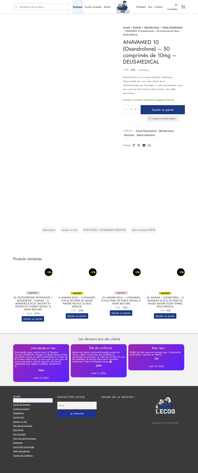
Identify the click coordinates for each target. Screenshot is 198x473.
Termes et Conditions (23, 455)
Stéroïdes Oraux (151, 27)
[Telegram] (144, 145)
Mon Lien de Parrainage (24, 438)
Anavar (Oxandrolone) (172, 27)
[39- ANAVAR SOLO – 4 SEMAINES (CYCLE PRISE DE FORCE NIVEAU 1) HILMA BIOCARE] (121, 280)
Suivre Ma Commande (23, 446)
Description (49, 230)
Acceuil (16, 396)
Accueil (126, 27)
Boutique (77, 7)
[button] (33, 319)
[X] (138, 145)
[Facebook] (134, 145)
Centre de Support (21, 404)
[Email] (149, 145)
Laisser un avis (69, 230)
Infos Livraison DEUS (143, 230)
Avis (150, 7)
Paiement (141, 7)
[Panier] (183, 7)
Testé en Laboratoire (145, 134)
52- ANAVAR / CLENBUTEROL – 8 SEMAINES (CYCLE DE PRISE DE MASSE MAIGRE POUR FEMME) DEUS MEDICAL (165, 302)
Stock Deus (129, 134)
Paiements (18, 442)
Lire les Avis (18, 417)
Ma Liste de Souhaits (22, 425)
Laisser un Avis (20, 421)
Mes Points (18, 430)
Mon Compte (19, 434)
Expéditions (18, 412)
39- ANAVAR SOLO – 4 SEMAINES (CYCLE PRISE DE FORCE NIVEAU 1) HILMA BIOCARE (121, 300)
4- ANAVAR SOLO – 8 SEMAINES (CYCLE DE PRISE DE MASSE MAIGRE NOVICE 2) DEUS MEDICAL (77, 302)
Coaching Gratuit (21, 408)
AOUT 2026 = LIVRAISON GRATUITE (104, 230)
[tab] (49, 230)
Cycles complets (92, 7)
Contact (159, 7)
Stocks (107, 7)
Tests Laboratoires (21, 451)
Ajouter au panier (163, 109)
